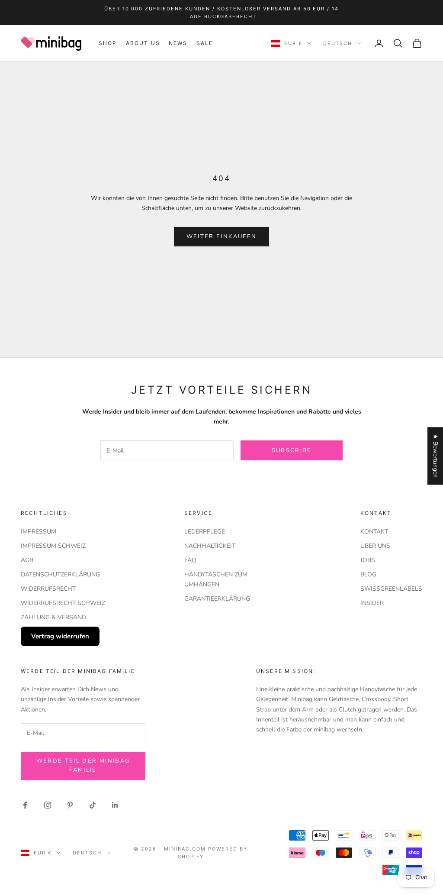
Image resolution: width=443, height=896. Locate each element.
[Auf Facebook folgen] (25, 805)
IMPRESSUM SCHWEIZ (53, 546)
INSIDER (372, 603)
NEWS (178, 43)
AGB (27, 560)
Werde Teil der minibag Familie (83, 765)
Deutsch (337, 43)
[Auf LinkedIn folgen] (115, 805)
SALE (204, 43)
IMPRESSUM (38, 531)
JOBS (367, 560)
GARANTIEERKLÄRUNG (217, 599)
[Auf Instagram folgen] (47, 805)
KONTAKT (374, 531)
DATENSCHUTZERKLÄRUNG (60, 574)
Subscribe (292, 450)
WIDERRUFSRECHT (48, 589)
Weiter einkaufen (221, 236)
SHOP (108, 43)
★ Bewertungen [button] (435, 456)
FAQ (190, 560)
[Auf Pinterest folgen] (70, 805)
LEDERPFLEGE (204, 531)
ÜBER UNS (375, 546)
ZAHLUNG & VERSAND (53, 617)
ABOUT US (143, 43)
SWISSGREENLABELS (391, 589)
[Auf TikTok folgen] (92, 805)
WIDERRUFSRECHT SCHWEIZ (63, 603)
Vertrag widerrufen (60, 636)
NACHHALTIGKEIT (209, 546)
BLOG (368, 574)
